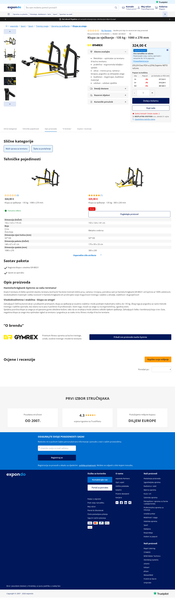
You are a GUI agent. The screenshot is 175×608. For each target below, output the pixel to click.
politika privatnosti (87, 465)
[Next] (10, 104)
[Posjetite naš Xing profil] (129, 503)
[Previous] (10, 31)
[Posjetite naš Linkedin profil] (125, 503)
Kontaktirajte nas (100, 479)
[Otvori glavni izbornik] (9, 14)
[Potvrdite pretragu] (116, 7)
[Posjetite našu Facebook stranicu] (121, 503)
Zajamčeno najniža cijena (145, 119)
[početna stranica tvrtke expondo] (7, 26)
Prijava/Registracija (141, 61)
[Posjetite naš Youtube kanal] (117, 503)
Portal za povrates (100, 487)
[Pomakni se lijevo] (5, 19)
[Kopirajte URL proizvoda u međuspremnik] (130, 34)
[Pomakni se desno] (170, 19)
